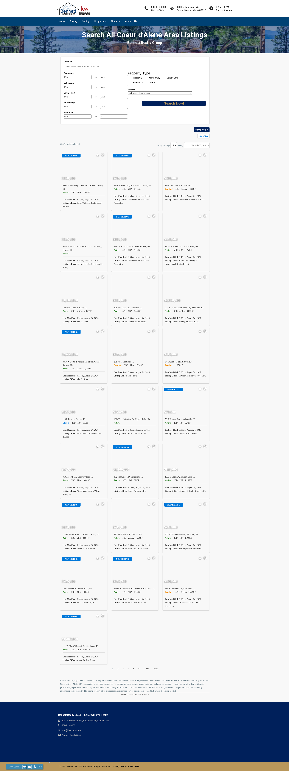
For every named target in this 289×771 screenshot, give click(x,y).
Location (68, 62)
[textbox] (136, 66)
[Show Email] (30, 767)
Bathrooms (69, 83)
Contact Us (131, 21)
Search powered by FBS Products (135, 694)
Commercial (137, 82)
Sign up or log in (201, 130)
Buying (73, 21)
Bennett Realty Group (72, 735)
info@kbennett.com (71, 730)
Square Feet (69, 93)
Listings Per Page (163, 145)
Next (156, 669)
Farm (152, 82)
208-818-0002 (68, 725)
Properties (100, 21)
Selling (85, 21)
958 (147, 669)
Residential (137, 78)
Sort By (131, 89)
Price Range (69, 103)
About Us (115, 21)
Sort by (180, 145)
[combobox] (135, 66)
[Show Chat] (24, 767)
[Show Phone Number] (35, 767)
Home (62, 21)
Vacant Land (172, 78)
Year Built (68, 112)
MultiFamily (154, 78)
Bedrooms (68, 73)
